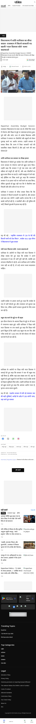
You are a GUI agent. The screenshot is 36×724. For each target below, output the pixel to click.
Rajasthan (9, 459)
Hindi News (3, 459)
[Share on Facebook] (3, 439)
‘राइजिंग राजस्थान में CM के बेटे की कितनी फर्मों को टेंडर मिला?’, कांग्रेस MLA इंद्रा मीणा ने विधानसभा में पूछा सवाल (18, 239)
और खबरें (18, 470)
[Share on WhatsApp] (13, 439)
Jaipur (14, 459)
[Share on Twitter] (8, 439)
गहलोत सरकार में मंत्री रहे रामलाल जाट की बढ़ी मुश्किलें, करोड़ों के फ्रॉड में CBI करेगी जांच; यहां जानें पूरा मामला (18, 396)
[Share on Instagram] (18, 439)
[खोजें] (35, 2)
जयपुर (3, 36)
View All (33, 510)
